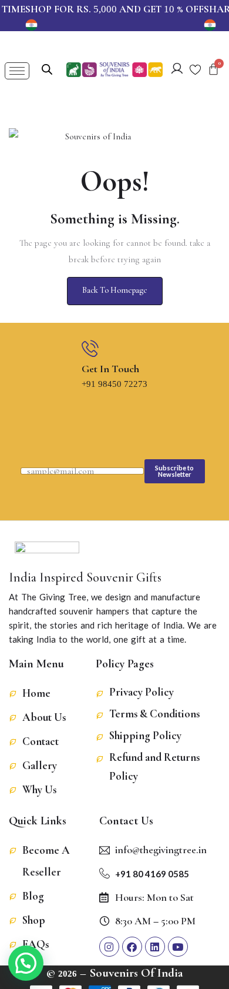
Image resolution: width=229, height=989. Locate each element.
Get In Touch (110, 368)
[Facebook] (132, 947)
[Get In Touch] (90, 348)
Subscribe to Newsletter (174, 471)
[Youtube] (178, 947)
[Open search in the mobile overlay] (47, 68)
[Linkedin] (155, 947)
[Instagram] (109, 947)
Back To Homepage (114, 290)
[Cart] (213, 69)
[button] (25, 963)
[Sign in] (177, 70)
